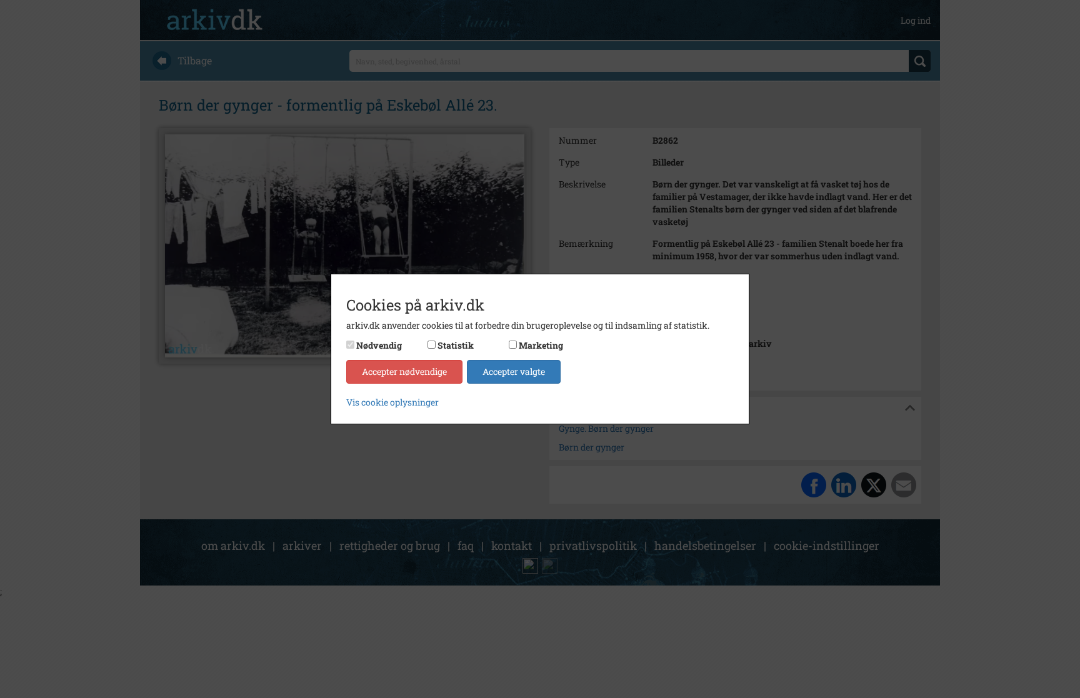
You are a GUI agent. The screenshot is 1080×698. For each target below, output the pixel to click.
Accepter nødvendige (404, 371)
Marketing (541, 345)
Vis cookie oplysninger (392, 402)
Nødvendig (379, 345)
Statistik (456, 345)
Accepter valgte (513, 371)
